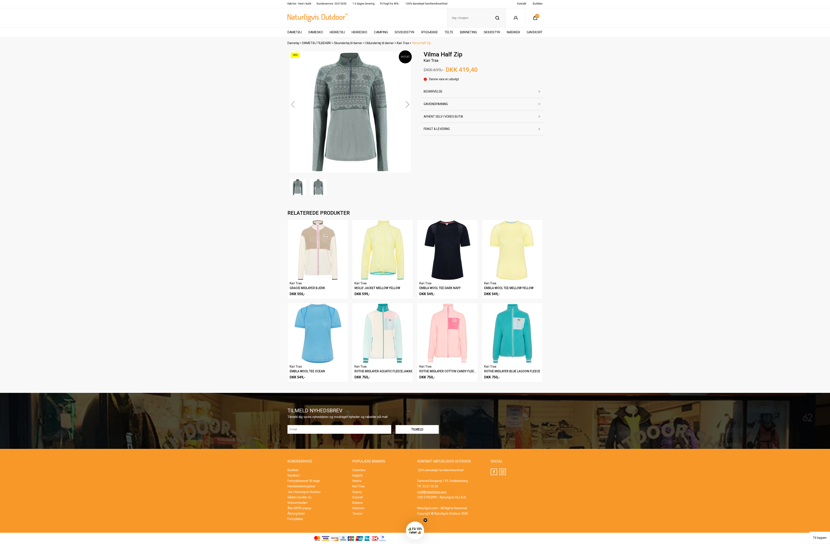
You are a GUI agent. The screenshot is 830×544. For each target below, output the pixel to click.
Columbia (358, 470)
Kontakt (521, 3)
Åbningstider (296, 513)
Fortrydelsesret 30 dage (303, 481)
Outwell (357, 497)
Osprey (357, 492)
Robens (357, 502)
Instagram (502, 472)
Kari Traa (403, 43)
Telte (449, 32)
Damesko (315, 32)
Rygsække (429, 32)
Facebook (494, 472)
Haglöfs (357, 475)
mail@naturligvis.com (432, 492)
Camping (381, 32)
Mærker (513, 32)
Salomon (358, 508)
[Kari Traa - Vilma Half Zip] (350, 112)
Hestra (356, 481)
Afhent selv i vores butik (443, 116)
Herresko (359, 32)
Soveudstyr (404, 32)
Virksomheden (297, 502)
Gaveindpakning (436, 104)
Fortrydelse (295, 519)
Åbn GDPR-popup (299, 508)
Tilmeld (783, 533)
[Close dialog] (821, 422)
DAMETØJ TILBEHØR (316, 43)
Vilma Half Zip (421, 43)
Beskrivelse (433, 91)
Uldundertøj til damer (379, 43)
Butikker (538, 3)
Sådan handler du (299, 497)
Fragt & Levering (437, 129)
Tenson (357, 513)
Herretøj (337, 32)
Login (515, 18)
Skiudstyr (492, 32)
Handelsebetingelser (301, 486)
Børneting (468, 32)
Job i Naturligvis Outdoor (304, 492)
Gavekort (535, 32)
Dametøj (294, 32)
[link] (783, 427)
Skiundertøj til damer (348, 43)
